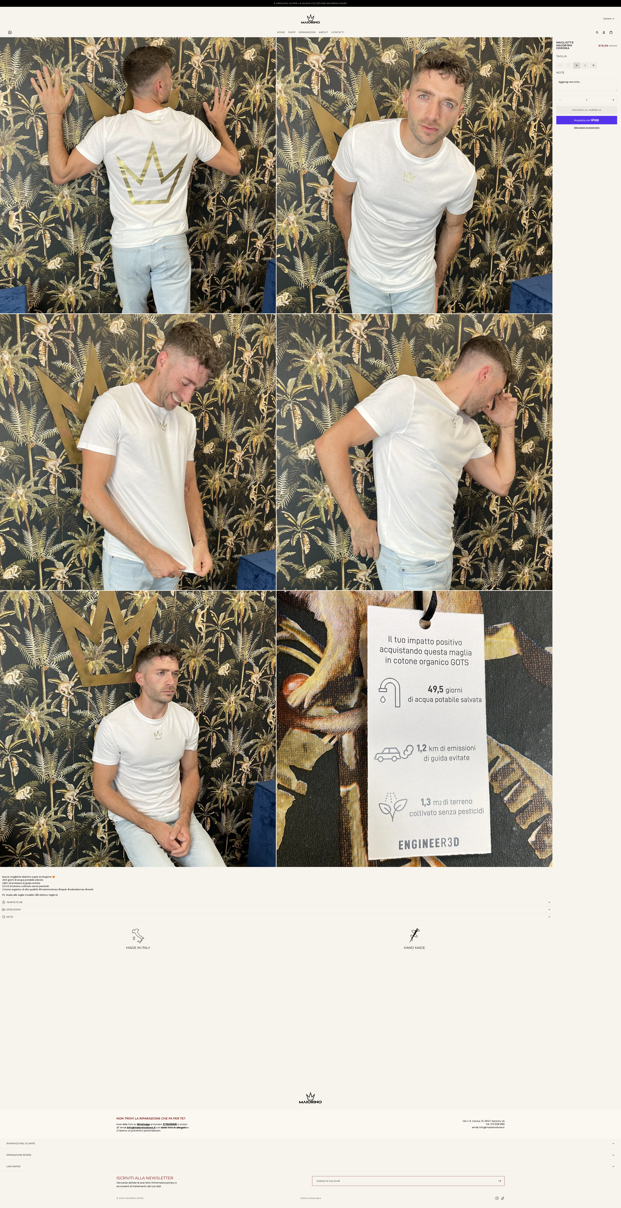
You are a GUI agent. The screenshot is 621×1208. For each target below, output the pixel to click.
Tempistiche (14, 902)
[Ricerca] (597, 32)
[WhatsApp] (10, 32)
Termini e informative (310, 1198)
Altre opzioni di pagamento (586, 127)
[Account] (603, 32)
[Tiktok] (503, 1198)
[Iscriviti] (499, 1181)
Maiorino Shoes (134, 1198)
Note (560, 72)
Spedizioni (13, 909)
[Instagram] (497, 1198)
